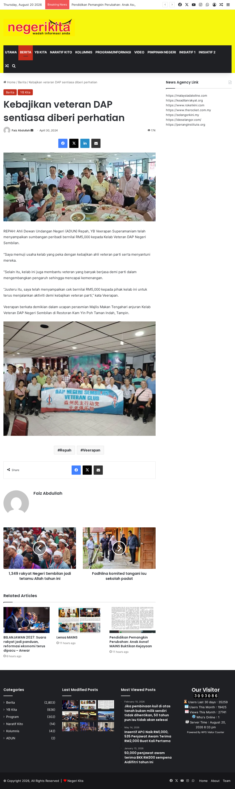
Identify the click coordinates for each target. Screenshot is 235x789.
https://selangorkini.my (182, 115)
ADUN (10, 738)
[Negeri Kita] (39, 27)
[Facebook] (62, 143)
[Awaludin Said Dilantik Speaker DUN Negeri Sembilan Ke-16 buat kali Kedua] (88, 715)
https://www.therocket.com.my (188, 110)
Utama (11, 52)
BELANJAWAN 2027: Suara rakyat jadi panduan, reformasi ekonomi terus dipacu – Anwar (24, 644)
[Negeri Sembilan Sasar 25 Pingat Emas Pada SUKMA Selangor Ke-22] (106, 726)
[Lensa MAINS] (79, 620)
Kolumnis (83, 52)
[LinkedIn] (85, 143)
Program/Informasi (113, 52)
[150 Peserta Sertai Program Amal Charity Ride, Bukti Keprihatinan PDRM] (106, 715)
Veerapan (91, 450)
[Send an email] (32, 130)
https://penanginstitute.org (185, 124)
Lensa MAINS (67, 637)
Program (12, 717)
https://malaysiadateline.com (186, 95)
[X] (73, 143)
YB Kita (40, 52)
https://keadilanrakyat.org (184, 100)
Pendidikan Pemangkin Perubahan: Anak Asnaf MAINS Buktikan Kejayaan (123, 4)
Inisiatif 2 (207, 52)
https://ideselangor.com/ (183, 119)
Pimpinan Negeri (162, 52)
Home (11, 82)
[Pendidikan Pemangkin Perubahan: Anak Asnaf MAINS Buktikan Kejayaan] (132, 620)
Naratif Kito (61, 52)
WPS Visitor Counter (212, 732)
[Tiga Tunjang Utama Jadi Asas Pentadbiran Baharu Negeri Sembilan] (88, 726)
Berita (25, 52)
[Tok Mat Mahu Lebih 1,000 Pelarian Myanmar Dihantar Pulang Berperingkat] (70, 726)
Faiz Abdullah (21, 130)
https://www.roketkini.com (185, 105)
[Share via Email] (96, 143)
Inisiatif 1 (187, 52)
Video (139, 52)
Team (226, 781)
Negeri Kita (75, 781)
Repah (65, 450)
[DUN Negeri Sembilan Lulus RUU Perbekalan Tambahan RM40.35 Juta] (70, 715)
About (215, 781)
